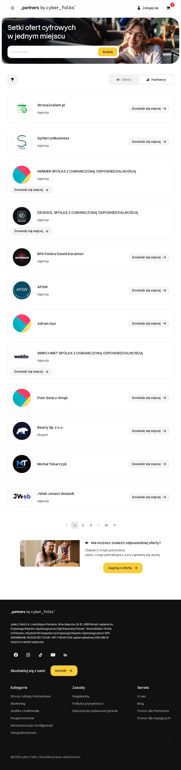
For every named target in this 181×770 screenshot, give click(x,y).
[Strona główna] (48, 8)
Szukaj (108, 52)
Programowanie (22, 718)
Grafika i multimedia (25, 711)
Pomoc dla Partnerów (153, 711)
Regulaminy (80, 696)
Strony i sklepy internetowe (31, 696)
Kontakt (61, 671)
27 (106, 525)
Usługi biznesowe (23, 733)
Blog (140, 704)
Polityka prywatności (87, 704)
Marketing (18, 704)
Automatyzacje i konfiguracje (32, 725)
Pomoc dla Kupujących (153, 718)
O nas (141, 696)
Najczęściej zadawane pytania (95, 711)
